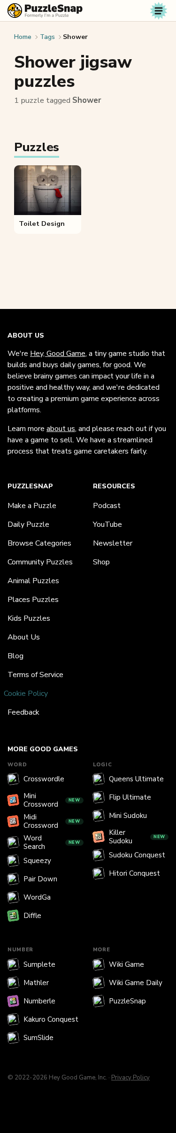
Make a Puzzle (32, 506)
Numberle (39, 1001)
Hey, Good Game (57, 353)
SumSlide (38, 1037)
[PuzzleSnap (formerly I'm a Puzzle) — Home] (45, 10)
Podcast (107, 506)
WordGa (37, 897)
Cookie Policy (26, 693)
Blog (15, 656)
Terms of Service (35, 675)
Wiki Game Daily (135, 982)
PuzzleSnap (127, 1001)
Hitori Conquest (134, 873)
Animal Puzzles (33, 581)
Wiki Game (126, 964)
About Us (24, 637)
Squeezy (37, 860)
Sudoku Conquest (137, 855)
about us (60, 429)
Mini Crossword (51, 800)
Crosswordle (43, 779)
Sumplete (39, 964)
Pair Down (40, 879)
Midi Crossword (51, 821)
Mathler (36, 982)
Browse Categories (39, 543)
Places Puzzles (33, 599)
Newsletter (112, 543)
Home (22, 36)
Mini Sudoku (128, 815)
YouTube (107, 524)
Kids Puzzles (29, 618)
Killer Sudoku (137, 837)
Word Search (51, 842)
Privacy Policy (130, 1077)
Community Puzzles (40, 562)
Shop (101, 562)
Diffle (32, 915)
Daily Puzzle (28, 524)
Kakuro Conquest (50, 1019)
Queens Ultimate (136, 779)
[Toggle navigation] (158, 11)
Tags (47, 36)
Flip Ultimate (130, 797)
